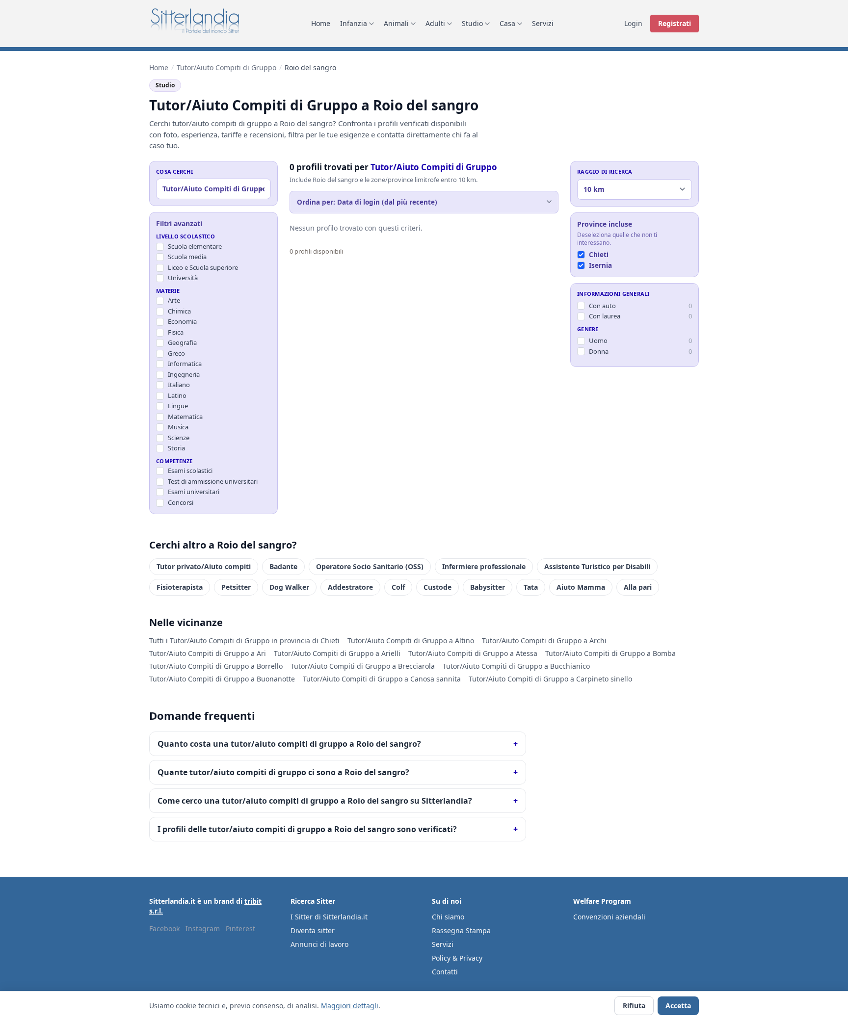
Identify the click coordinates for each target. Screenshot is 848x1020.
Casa (507, 23)
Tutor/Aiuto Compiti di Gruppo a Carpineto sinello (550, 678)
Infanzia (353, 23)
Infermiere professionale (484, 566)
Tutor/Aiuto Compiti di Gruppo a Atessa (472, 653)
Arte (174, 300)
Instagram (203, 928)
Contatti (445, 971)
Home (320, 23)
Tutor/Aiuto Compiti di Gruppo (226, 67)
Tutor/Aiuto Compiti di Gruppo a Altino (410, 640)
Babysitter (487, 587)
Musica (178, 426)
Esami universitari (193, 491)
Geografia (182, 342)
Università (183, 277)
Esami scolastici (190, 470)
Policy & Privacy (457, 958)
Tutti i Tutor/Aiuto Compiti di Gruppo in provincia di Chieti (244, 640)
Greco (176, 353)
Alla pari (638, 587)
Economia (182, 321)
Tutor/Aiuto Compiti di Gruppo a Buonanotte (222, 678)
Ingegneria (184, 374)
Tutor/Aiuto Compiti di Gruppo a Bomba (610, 653)
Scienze (178, 437)
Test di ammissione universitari (213, 481)
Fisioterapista (180, 587)
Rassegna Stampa (461, 930)
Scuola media (187, 256)
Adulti (435, 23)
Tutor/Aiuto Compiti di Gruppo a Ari (207, 653)
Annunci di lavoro (319, 944)
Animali (396, 23)
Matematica (185, 416)
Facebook (164, 928)
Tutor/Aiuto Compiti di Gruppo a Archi (544, 640)
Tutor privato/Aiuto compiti (204, 566)
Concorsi (180, 502)
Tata (531, 587)
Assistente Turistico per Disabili (597, 566)
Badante (283, 566)
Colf (398, 587)
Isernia (600, 265)
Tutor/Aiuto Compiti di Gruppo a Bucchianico (516, 666)
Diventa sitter (313, 930)
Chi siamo (448, 916)
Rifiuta (634, 1005)
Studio (472, 23)
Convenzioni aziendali (609, 916)
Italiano (179, 384)
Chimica (179, 311)
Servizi (543, 23)
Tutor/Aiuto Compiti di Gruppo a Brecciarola (363, 666)
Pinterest (240, 928)
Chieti (599, 254)
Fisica (176, 332)
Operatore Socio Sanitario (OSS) (370, 566)
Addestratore (350, 587)
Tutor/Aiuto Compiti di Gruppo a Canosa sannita (382, 678)
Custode (437, 587)
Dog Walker (289, 587)
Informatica (185, 363)
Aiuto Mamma (580, 587)
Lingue (178, 405)
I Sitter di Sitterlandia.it (329, 916)
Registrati (674, 23)
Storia (176, 448)
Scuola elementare (195, 246)
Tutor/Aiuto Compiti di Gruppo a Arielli (337, 653)
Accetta (678, 1005)
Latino (177, 395)
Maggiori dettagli (349, 1005)
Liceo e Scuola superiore (203, 267)
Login (633, 23)
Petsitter (236, 587)
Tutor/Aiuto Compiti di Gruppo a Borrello (216, 666)
